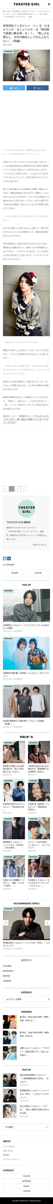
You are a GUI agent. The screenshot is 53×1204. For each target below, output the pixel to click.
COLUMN (7, 966)
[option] (26, 928)
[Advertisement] (26, 121)
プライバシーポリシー (11, 1159)
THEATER (7, 981)
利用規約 (6, 1155)
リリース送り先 (8, 1146)
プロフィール (38, 544)
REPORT (6, 976)
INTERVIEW (10, 565)
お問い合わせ (8, 1151)
